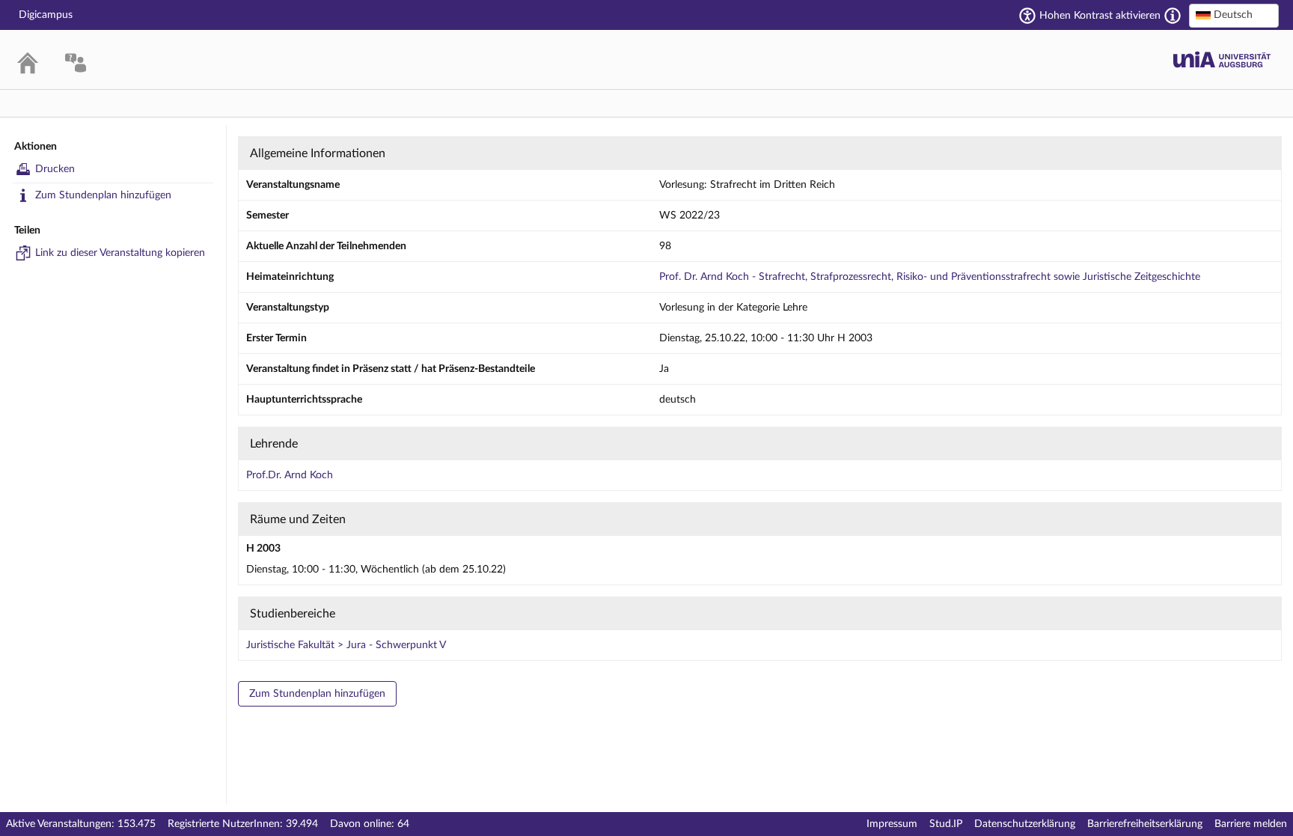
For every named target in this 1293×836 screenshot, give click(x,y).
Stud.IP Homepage (1222, 59)
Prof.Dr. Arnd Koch (289, 475)
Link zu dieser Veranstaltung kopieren (120, 253)
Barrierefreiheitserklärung (1144, 824)
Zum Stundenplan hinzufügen (103, 195)
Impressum (891, 824)
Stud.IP (945, 824)
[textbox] (1234, 14)
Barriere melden (1250, 824)
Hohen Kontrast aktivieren (1100, 15)
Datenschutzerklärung (1024, 824)
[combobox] (1234, 16)
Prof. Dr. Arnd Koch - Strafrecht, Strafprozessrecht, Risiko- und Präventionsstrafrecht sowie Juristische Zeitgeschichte (929, 277)
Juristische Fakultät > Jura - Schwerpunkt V (346, 645)
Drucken (55, 169)
